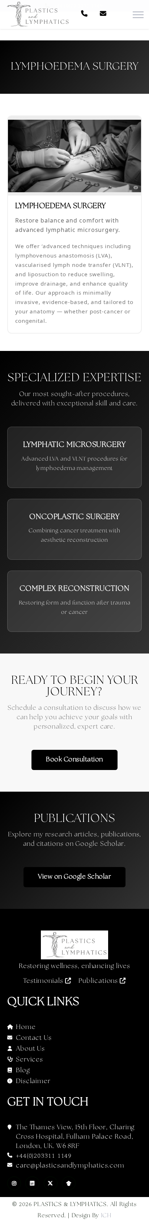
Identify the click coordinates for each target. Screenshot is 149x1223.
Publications (99, 981)
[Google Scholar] (69, 1183)
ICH (106, 1216)
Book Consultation (74, 759)
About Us (30, 1049)
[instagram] (14, 1183)
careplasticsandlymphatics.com (70, 1165)
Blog (23, 1070)
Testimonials (44, 981)
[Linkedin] (32, 1183)
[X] (51, 1183)
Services (29, 1059)
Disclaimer (33, 1081)
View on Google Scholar (74, 877)
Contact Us (34, 1038)
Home (26, 1027)
